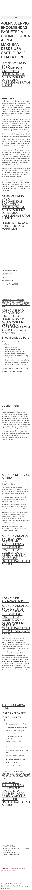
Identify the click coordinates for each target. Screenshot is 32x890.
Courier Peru (10, 405)
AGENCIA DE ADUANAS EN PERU (15, 600)
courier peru (18, 868)
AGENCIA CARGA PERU (13, 706)
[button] (16, 17)
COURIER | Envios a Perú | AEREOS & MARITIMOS (15, 225)
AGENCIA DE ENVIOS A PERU (16, 476)
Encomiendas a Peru (15, 337)
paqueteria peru (9, 870)
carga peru (10, 868)
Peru (11, 101)
